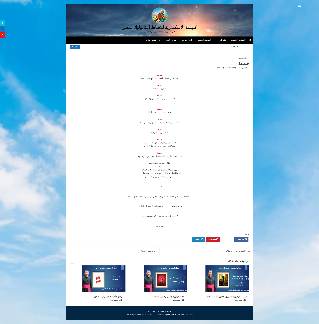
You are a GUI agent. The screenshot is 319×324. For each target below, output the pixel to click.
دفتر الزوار (221, 40)
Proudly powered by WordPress (140, 314)
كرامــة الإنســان (147, 251)
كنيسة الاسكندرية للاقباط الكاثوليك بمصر (159, 27)
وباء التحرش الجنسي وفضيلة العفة (169, 296)
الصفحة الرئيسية (238, 40)
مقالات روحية (243, 58)
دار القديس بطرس (152, 40)
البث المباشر (187, 40)
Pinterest (212, 239)
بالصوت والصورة (204, 40)
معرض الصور (170, 40)
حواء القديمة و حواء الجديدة (239, 251)
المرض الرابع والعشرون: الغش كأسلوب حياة (227, 296)
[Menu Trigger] (299, 5)
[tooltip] (2, 23)
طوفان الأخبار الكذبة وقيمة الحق (109, 296)
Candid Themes (186, 314)
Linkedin (197, 239)
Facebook (240, 239)
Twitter (226, 239)
